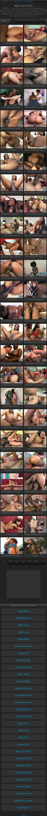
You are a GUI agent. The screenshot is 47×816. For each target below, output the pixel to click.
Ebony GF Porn (23, 793)
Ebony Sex (23, 653)
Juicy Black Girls (23, 667)
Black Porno (24, 674)
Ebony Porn (23, 744)
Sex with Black (23, 786)
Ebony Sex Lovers (23, 800)
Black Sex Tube (23, 751)
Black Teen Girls (23, 772)
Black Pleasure (23, 618)
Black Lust (23, 730)
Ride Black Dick (23, 779)
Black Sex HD (23, 660)
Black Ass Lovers (23, 702)
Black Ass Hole (23, 765)
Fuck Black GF (23, 709)
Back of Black (23, 681)
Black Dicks (23, 639)
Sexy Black (28, 1)
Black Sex (24, 632)
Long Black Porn (23, 695)
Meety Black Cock (23, 688)
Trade (23, 815)
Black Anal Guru (23, 716)
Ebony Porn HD (23, 758)
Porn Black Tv (23, 807)
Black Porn (17, 1)
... (43, 21)
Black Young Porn (23, 646)
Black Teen (23, 723)
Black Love (23, 625)
